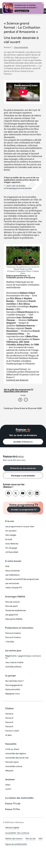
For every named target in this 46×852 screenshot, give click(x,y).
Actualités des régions (15, 754)
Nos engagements (13, 685)
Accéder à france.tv (23, 441)
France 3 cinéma (13, 638)
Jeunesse (10, 779)
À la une (9, 521)
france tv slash (12, 731)
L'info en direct (12, 749)
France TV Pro (12, 809)
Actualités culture (13, 767)
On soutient (10, 531)
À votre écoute (13, 560)
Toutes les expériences (15, 611)
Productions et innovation (19, 627)
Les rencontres (12, 584)
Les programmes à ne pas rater (19, 527)
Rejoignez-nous (12, 694)
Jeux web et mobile (14, 663)
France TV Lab (12, 803)
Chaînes (9, 708)
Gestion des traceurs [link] (14, 838)
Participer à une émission (23, 475)
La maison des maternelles (19, 797)
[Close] (43, 2)
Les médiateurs (12, 575)
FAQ (7, 567)
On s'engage (11, 548)
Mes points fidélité (13, 619)
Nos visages (10, 535)
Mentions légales (12, 827)
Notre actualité (12, 690)
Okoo (7, 785)
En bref (8, 540)
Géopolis (9, 771)
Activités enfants (13, 667)
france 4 (9, 722)
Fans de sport (11, 606)
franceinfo (10, 743)
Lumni (8, 789)
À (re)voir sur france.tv (17, 380)
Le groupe (10, 675)
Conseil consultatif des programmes (22, 579)
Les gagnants (11, 615)
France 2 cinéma (13, 633)
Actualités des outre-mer (17, 758)
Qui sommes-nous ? (14, 681)
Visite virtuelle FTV (13, 588)
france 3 (9, 718)
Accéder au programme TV (24, 509)
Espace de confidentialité (16, 844)
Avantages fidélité (15, 596)
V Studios (9, 642)
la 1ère (8, 735)
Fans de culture (12, 602)
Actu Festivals (11, 544)
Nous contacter (12, 571)
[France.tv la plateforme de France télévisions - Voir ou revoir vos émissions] (23, 430)
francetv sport (12, 762)
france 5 (9, 727)
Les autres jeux (13, 650)
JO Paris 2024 (11, 552)
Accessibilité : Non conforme (17, 833)
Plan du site (30, 838)
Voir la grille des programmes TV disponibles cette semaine (18, 391)
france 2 (9, 714)
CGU (40, 838)
